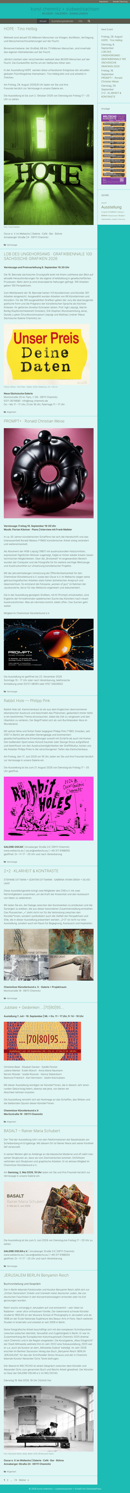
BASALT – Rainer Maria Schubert (32, 1130)
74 (16, 1480)
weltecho (115, 219)
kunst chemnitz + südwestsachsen (65, 8)
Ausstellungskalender (62, 21)
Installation (112, 212)
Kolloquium (120, 212)
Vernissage (12, 245)
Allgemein (11, 412)
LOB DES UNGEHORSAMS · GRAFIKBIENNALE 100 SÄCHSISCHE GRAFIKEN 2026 (48, 256)
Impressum (103, 2)
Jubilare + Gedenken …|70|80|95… (34, 1007)
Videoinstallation (106, 219)
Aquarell (103, 203)
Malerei (104, 215)
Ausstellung (111, 207)
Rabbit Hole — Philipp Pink (27, 700)
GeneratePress (93, 1489)
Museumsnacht (113, 216)
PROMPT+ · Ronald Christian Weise (34, 421)
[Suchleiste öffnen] (89, 21)
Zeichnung (121, 219)
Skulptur (121, 216)
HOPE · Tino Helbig (20, 28)
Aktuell (42, 21)
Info (80, 21)
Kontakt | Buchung (120, 2)
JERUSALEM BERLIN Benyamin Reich (36, 1275)
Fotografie (104, 212)
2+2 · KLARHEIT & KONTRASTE (31, 871)
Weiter (24, 1480)
